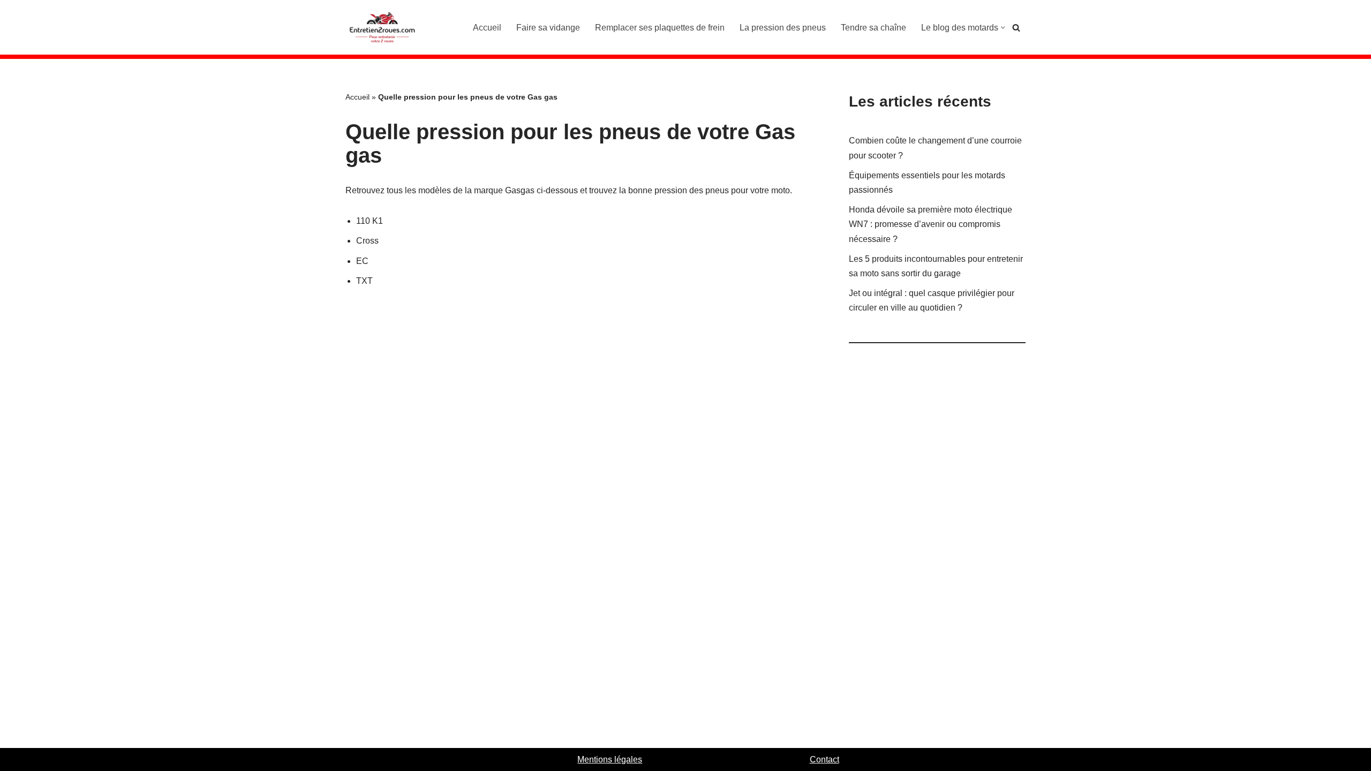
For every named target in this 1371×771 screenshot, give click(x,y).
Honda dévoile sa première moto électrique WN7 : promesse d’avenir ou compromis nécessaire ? (930, 224)
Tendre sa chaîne (873, 27)
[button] (1003, 27)
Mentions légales (609, 759)
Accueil (487, 27)
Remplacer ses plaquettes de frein (660, 27)
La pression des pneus (783, 27)
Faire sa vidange (548, 27)
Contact (824, 759)
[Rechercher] (1016, 28)
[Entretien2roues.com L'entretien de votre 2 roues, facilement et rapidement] (382, 27)
